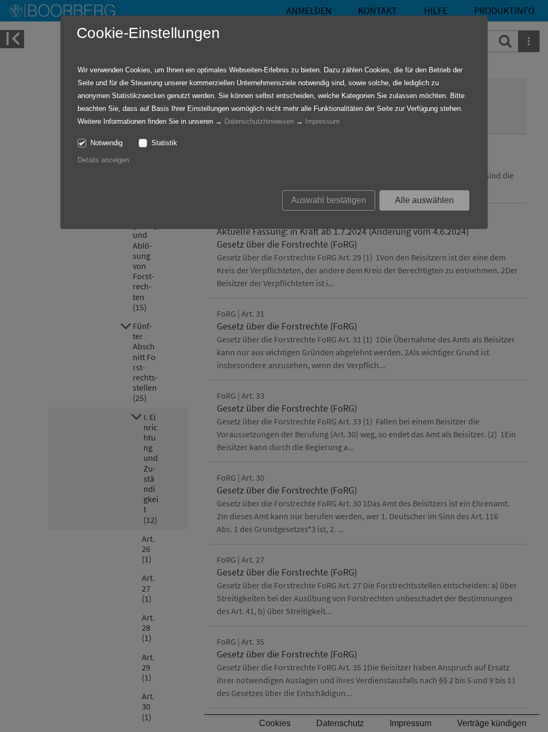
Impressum (322, 121)
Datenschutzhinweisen (259, 121)
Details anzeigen (103, 160)
